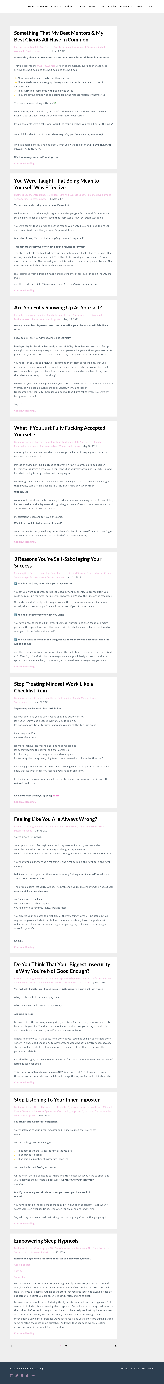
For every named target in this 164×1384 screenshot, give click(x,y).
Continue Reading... (25, 163)
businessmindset (23, 698)
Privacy (135, 1368)
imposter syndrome (25, 315)
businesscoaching (24, 441)
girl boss (54, 194)
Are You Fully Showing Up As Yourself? (58, 307)
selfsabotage (21, 198)
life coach (84, 826)
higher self (56, 698)
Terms (124, 1368)
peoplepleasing (63, 315)
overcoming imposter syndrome (75, 1111)
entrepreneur (39, 194)
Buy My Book (127, 6)
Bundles (111, 6)
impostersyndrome (91, 1107)
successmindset (96, 47)
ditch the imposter (45, 1107)
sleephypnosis (101, 1248)
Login (140, 6)
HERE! (56, 795)
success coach (38, 577)
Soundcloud (20, 1277)
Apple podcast (22, 1264)
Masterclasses (96, 6)
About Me (42, 6)
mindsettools (88, 698)
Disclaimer (148, 1368)
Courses (81, 6)
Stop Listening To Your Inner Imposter (57, 1100)
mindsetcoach (79, 1248)
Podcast (69, 6)
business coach (22, 194)
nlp (40, 982)
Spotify (18, 1270)
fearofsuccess (58, 573)
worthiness (43, 51)
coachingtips (21, 573)
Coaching (56, 6)
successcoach (21, 1252)
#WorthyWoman (46, 65)
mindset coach (45, 315)
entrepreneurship (24, 47)
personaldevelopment (74, 47)
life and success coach (48, 47)
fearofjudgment (65, 441)
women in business (25, 51)
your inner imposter (50, 319)
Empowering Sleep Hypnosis (46, 1241)
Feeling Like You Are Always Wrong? (55, 819)
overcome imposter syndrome (39, 1111)
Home (31, 6)
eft (51, 1248)
